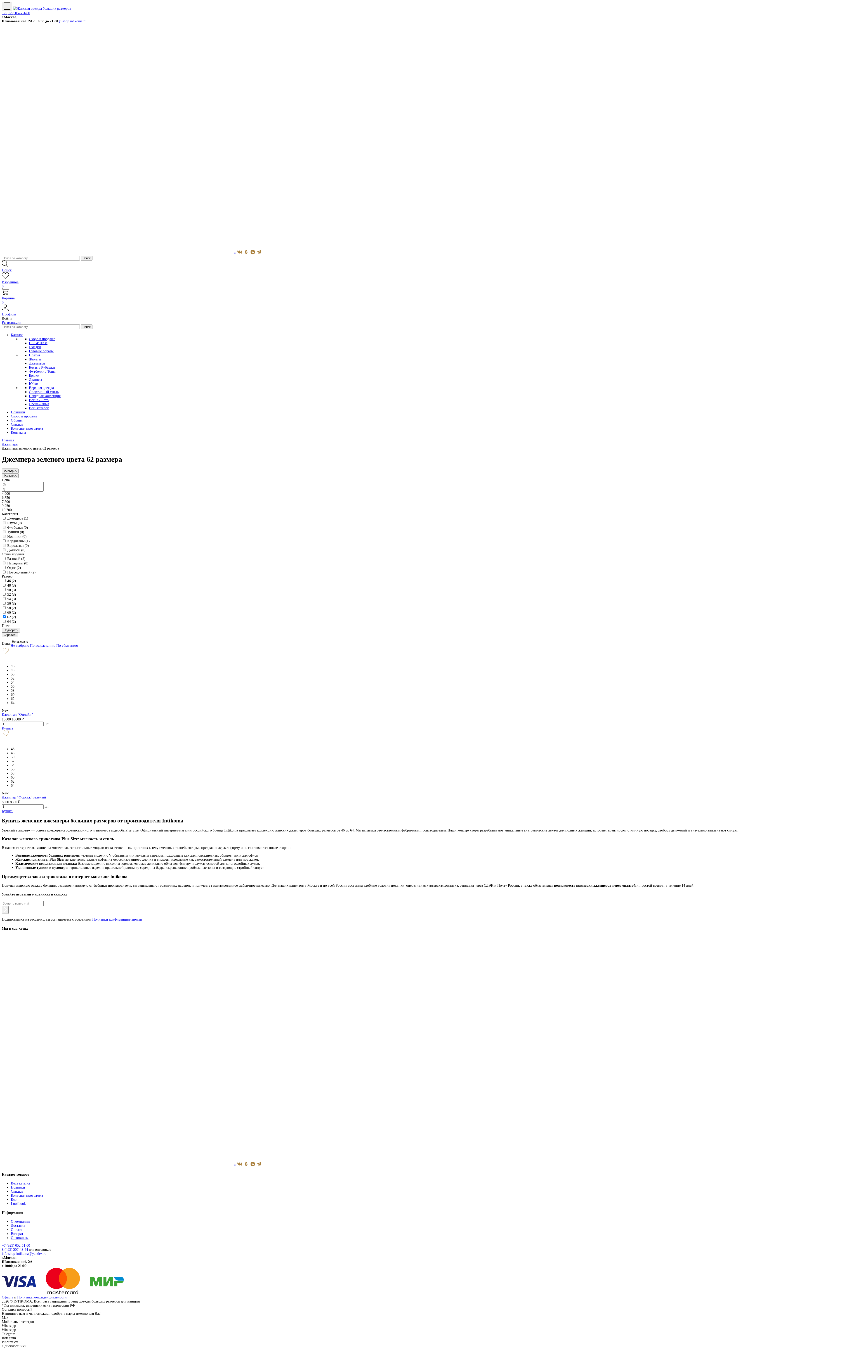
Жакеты (35, 359)
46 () (11, 581)
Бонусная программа (27, 1195)
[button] (434, 312)
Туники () (15, 532)
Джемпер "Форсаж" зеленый (24, 797)
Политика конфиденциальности (42, 1297)
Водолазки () (18, 545)
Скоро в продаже (42, 339)
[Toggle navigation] (7, 6)
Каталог (17, 335)
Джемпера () (17, 518)
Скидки (35, 347)
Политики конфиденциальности (117, 919)
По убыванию (67, 645)
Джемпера (37, 363)
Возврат (17, 1234)
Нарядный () (17, 563)
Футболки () (17, 527)
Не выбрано (20, 641)
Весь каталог (39, 408)
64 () (11, 621)
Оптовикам (19, 1238)
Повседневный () (21, 572)
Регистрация (11, 322)
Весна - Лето (39, 400)
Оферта (7, 1297)
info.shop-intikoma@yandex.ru (24, 1253)
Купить (7, 728)
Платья (34, 355)
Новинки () (16, 536)
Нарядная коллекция (45, 396)
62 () (11, 617)
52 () (11, 594)
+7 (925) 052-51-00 (16, 13)
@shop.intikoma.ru (72, 21)
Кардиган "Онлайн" (17, 714)
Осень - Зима (39, 404)
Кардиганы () (18, 541)
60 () (11, 612)
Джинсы (35, 379)
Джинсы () (16, 550)
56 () (11, 603)
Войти (7, 318)
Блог (14, 1199)
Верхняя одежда (41, 388)
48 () (11, 585)
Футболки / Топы (42, 371)
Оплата (16, 1230)
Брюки (34, 375)
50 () (11, 590)
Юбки (33, 384)
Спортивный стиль (44, 392)
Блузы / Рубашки (42, 367)
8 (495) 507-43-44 (15, 1249)
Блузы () (14, 523)
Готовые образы (41, 351)
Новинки (18, 1187)
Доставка (18, 1225)
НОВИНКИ (38, 343)
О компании (20, 1221)
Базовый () (16, 559)
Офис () (14, 568)
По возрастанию (42, 645)
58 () (11, 608)
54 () (11, 599)
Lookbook (18, 1204)
